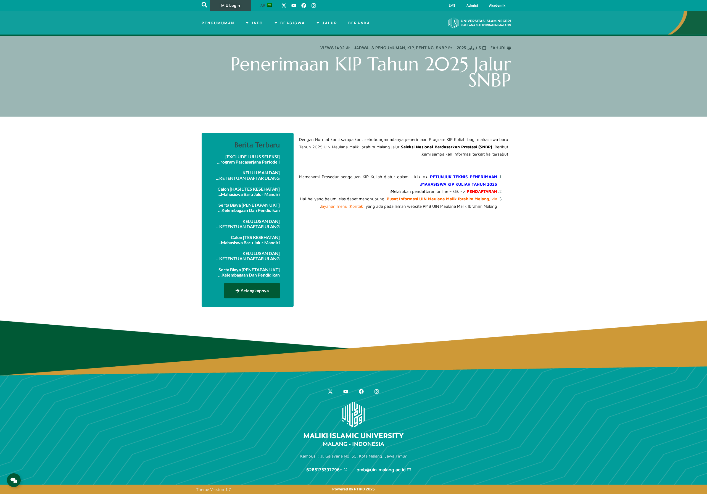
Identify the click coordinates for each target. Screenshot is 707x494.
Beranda (359, 22)
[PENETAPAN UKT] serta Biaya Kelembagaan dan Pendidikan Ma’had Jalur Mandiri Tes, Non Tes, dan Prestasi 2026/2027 (249, 207)
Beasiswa (292, 22)
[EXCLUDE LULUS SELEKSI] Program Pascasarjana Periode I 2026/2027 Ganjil (249, 159)
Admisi (472, 5)
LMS (452, 5)
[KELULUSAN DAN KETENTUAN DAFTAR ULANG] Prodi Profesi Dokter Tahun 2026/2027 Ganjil (249, 224)
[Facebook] (304, 5)
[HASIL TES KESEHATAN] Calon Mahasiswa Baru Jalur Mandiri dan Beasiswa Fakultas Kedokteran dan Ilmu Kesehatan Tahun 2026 (248, 191)
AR (263, 5)
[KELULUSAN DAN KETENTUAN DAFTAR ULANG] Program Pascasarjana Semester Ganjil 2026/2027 (248, 175)
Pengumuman (218, 22)
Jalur (329, 22)
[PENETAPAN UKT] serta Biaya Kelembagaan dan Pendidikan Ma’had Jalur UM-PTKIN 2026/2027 (249, 272)
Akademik (497, 5)
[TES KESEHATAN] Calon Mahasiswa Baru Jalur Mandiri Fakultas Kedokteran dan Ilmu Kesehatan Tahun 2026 (250, 240)
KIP (410, 47)
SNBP (441, 47)
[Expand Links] (14, 480)
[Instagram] (314, 5)
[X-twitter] (284, 5)
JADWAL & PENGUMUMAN (379, 47)
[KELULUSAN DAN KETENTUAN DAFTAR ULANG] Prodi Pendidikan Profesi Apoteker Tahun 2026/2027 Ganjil (249, 256)
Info (257, 22)
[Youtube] (294, 5)
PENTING (425, 47)
